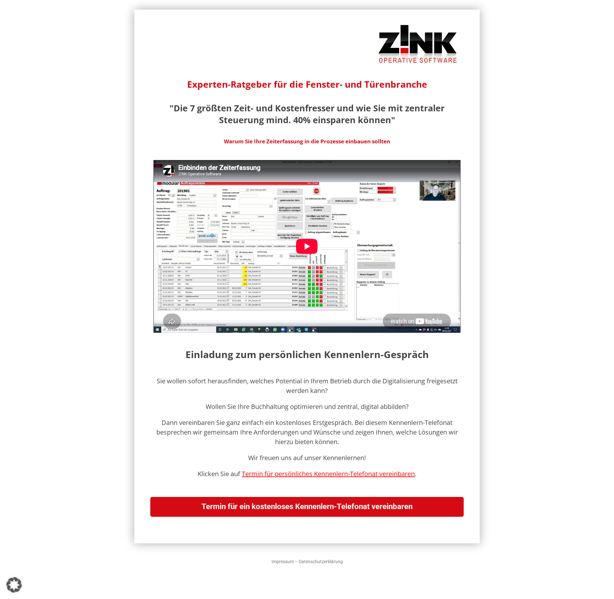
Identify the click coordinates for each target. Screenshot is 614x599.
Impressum (283, 561)
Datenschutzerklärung (321, 561)
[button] (14, 585)
